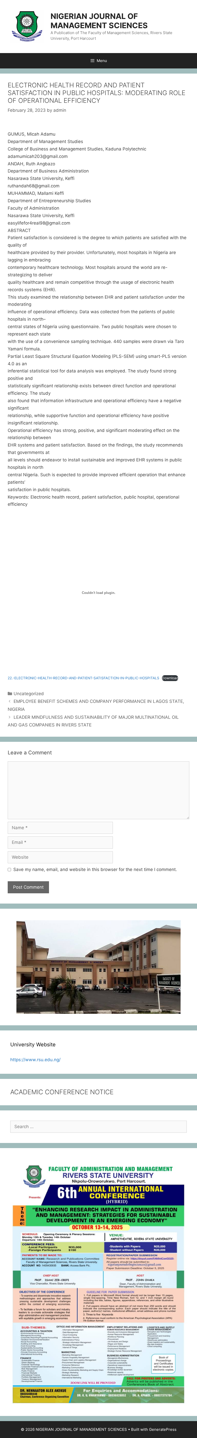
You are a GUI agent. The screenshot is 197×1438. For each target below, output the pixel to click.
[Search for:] (98, 1126)
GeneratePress (162, 1429)
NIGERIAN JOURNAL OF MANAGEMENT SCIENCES (99, 21)
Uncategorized (29, 693)
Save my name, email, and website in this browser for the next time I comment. (95, 869)
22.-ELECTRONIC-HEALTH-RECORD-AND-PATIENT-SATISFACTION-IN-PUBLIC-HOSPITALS (83, 678)
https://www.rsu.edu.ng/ (35, 1059)
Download (170, 678)
